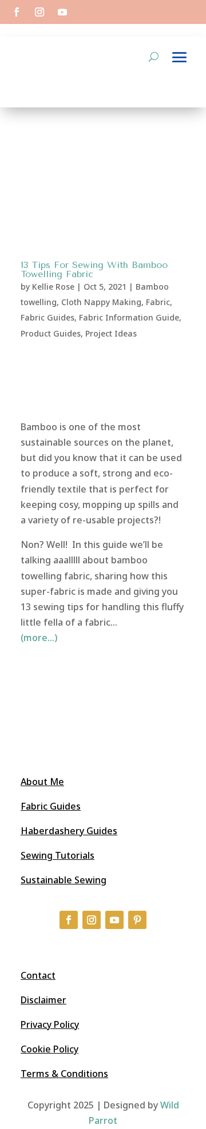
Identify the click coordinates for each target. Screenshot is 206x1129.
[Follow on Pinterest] (137, 920)
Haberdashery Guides (69, 830)
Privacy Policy (50, 1024)
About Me (42, 781)
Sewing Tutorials (57, 855)
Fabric (158, 302)
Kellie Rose (53, 286)
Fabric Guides (47, 317)
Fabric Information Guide (129, 317)
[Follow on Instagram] (39, 12)
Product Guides (51, 333)
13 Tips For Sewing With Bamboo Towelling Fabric (94, 269)
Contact (38, 975)
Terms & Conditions (64, 1073)
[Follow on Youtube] (62, 12)
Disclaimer (43, 1000)
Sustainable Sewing (63, 880)
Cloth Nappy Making (101, 302)
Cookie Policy (49, 1049)
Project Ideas (111, 333)
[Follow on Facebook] (16, 12)
